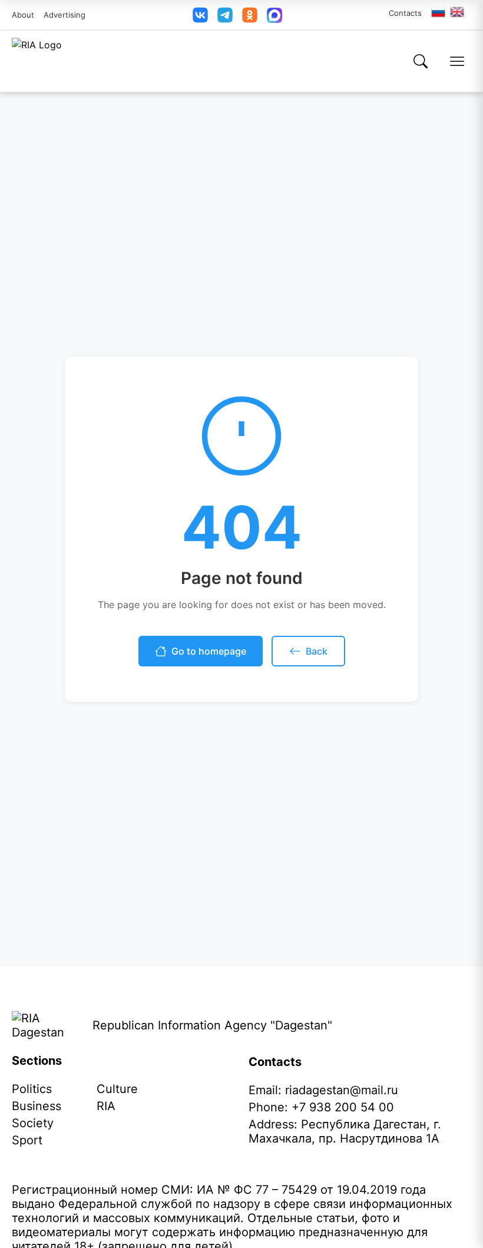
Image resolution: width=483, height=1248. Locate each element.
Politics (32, 1089)
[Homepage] (37, 61)
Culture (117, 1089)
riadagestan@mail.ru (341, 1090)
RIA (106, 1106)
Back (316, 651)
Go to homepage (208, 651)
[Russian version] (438, 12)
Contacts (405, 13)
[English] (457, 12)
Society (33, 1123)
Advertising (64, 14)
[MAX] (274, 15)
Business (36, 1106)
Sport (27, 1140)
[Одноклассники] (250, 15)
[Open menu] (457, 61)
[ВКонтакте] (200, 15)
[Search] (420, 61)
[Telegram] (225, 15)
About (23, 14)
